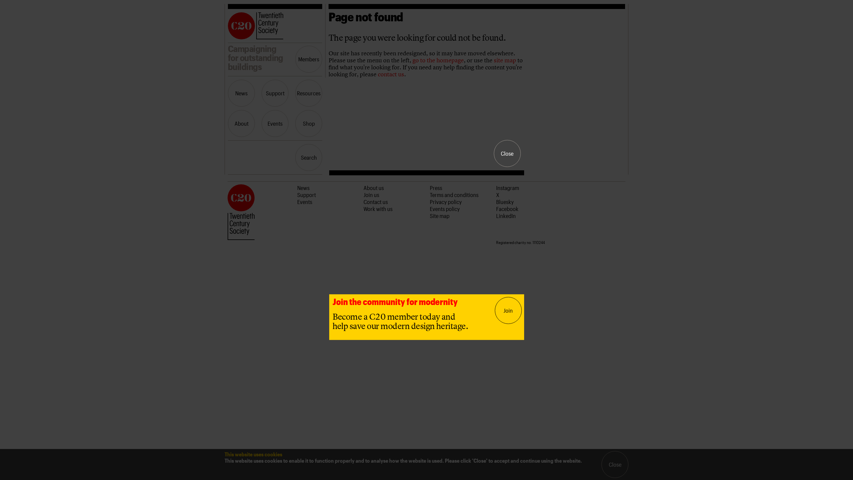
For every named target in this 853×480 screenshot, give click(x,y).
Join (508, 310)
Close (507, 153)
